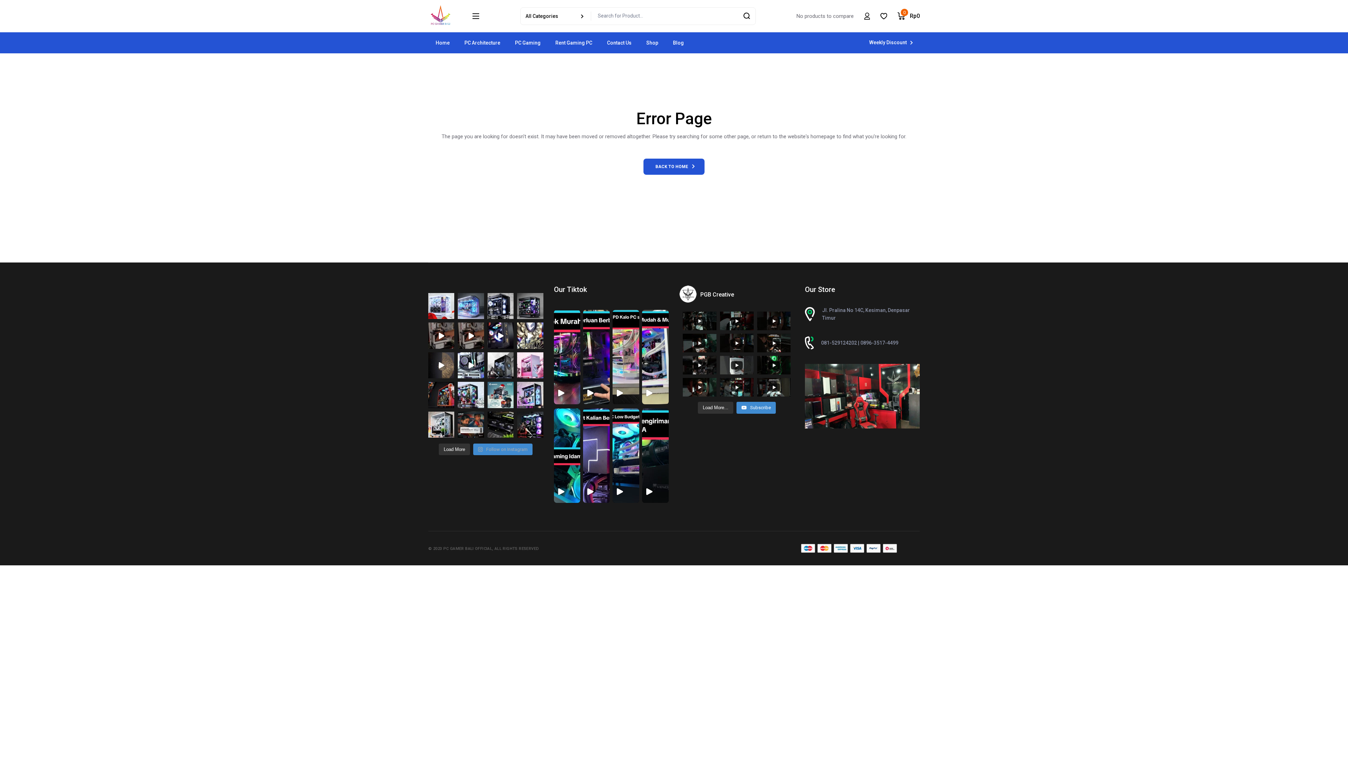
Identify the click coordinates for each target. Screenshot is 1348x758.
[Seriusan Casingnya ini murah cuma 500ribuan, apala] (471, 306)
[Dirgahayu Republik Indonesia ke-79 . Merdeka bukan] (441, 306)
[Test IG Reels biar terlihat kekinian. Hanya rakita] (471, 365)
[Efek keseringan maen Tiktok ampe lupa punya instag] (530, 335)
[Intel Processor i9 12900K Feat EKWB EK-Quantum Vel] (501, 365)
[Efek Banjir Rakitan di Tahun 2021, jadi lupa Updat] (441, 425)
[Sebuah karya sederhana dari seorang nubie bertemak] (441, 395)
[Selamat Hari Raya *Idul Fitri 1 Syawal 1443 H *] (441, 365)
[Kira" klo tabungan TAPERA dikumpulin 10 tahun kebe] (501, 306)
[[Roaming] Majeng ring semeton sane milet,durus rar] (501, 425)
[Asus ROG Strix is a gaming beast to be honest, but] (530, 425)
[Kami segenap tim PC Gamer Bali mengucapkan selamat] (441, 335)
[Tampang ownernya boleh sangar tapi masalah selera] (530, 365)
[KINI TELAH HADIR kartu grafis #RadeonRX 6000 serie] (471, 425)
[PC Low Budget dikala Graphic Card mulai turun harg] (530, 395)
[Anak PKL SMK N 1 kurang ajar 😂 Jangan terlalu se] (501, 335)
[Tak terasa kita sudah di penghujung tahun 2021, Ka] (471, 395)
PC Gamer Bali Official (467, 548)
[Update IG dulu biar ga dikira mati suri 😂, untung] (530, 306)
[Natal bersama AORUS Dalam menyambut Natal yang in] (501, 395)
